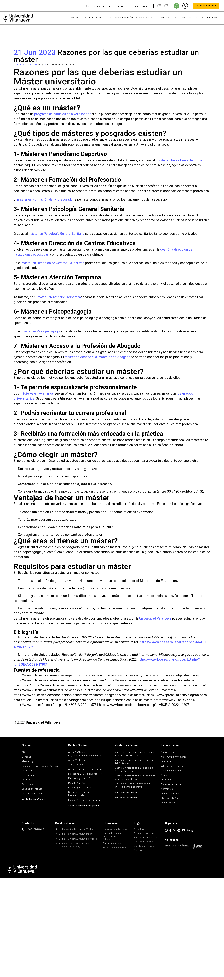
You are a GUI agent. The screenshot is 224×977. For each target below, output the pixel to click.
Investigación (124, 18)
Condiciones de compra (146, 846)
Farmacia (27, 780)
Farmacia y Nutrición (80, 778)
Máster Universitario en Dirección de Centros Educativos (134, 777)
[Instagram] (166, 830)
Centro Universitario (139, 6)
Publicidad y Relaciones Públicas (40, 766)
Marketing (27, 761)
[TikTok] (192, 830)
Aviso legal (139, 829)
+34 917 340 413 (35, 829)
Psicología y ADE (77, 783)
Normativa (167, 789)
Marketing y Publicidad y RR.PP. (85, 774)
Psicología (27, 784)
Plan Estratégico (170, 798)
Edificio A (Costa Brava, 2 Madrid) (76, 829)
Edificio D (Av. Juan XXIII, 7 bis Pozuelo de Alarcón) (74, 845)
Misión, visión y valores (174, 757)
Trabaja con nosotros (114, 848)
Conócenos (167, 752)
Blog (40, 64)
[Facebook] (170, 830)
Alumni (112, 6)
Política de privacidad (145, 838)
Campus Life (189, 18)
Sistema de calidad (171, 784)
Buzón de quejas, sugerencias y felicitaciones (112, 836)
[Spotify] (178, 830)
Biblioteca (122, 6)
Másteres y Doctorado (97, 18)
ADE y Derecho (76, 765)
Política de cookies (144, 842)
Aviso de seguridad (144, 833)
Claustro (166, 775)
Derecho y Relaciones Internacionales (80, 794)
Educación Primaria (32, 793)
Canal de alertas (112, 843)
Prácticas (166, 780)
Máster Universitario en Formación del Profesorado (133, 762)
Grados (74, 18)
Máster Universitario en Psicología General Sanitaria (133, 769)
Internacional (170, 18)
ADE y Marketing (77, 760)
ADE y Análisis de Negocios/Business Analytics (85, 754)
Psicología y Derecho (80, 787)
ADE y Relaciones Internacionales (87, 769)
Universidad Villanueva (60, 64)
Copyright (139, 850)
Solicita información (206, 6)
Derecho (26, 757)
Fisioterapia (28, 775)
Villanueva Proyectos (172, 766)
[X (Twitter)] (174, 830)
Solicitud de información (116, 829)
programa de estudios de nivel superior (62, 114)
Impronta (166, 761)
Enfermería (28, 770)
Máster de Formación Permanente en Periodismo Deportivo (133, 785)
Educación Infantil (32, 789)
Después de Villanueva (173, 770)
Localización (168, 803)
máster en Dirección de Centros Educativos (52, 263)
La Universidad (210, 18)
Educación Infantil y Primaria (84, 800)
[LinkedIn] (188, 830)
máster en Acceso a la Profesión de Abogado (97, 357)
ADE (24, 752)
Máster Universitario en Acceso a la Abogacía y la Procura (134, 754)
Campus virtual (99, 6)
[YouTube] (183, 830)
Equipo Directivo (170, 793)
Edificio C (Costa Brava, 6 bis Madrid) (78, 839)
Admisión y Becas (146, 18)
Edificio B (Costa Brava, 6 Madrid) (76, 834)
